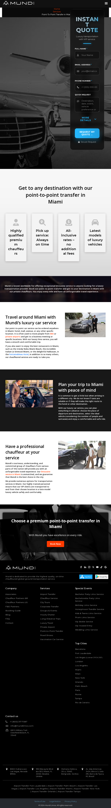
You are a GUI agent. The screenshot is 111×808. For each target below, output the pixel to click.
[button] (85, 567)
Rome (78, 694)
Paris (77, 690)
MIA (52, 333)
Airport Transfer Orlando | (45, 791)
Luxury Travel (46, 623)
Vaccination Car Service (52, 639)
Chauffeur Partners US (16, 602)
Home (57, 9)
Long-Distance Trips (50, 619)
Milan (78, 674)
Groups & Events (48, 610)
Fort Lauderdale (83, 653)
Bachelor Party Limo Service (89, 594)
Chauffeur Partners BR (16, 598)
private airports (12, 336)
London (79, 661)
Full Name (81, 49)
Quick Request (83, 95)
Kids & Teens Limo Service (88, 613)
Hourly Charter (47, 614)
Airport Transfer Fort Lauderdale (30, 786)
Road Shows (46, 635)
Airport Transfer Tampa (69, 791)
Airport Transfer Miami (61, 788)
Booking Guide (13, 610)
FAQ (7, 619)
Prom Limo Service (85, 617)
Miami (78, 669)
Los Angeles (81, 665)
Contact (9, 623)
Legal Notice (55, 801)
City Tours (45, 602)
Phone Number (83, 81)
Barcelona (80, 649)
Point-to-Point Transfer (51, 631)
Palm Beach (81, 686)
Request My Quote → (87, 133)
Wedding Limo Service (86, 630)
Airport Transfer (48, 594)
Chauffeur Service (49, 598)
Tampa (78, 698)
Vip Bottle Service (84, 621)
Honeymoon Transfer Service (89, 609)
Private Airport (47, 627)
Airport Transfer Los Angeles (33, 788)
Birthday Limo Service (86, 605)
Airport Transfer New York (87, 788)
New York (80, 678)
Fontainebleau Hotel (19, 354)
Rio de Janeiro (82, 702)
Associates (10, 594)
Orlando (79, 682)
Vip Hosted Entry (83, 625)
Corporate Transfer (49, 606)
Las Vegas (80, 657)
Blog (7, 614)
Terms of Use (39, 801)
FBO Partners (12, 606)
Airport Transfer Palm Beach (62, 786)
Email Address (83, 65)
